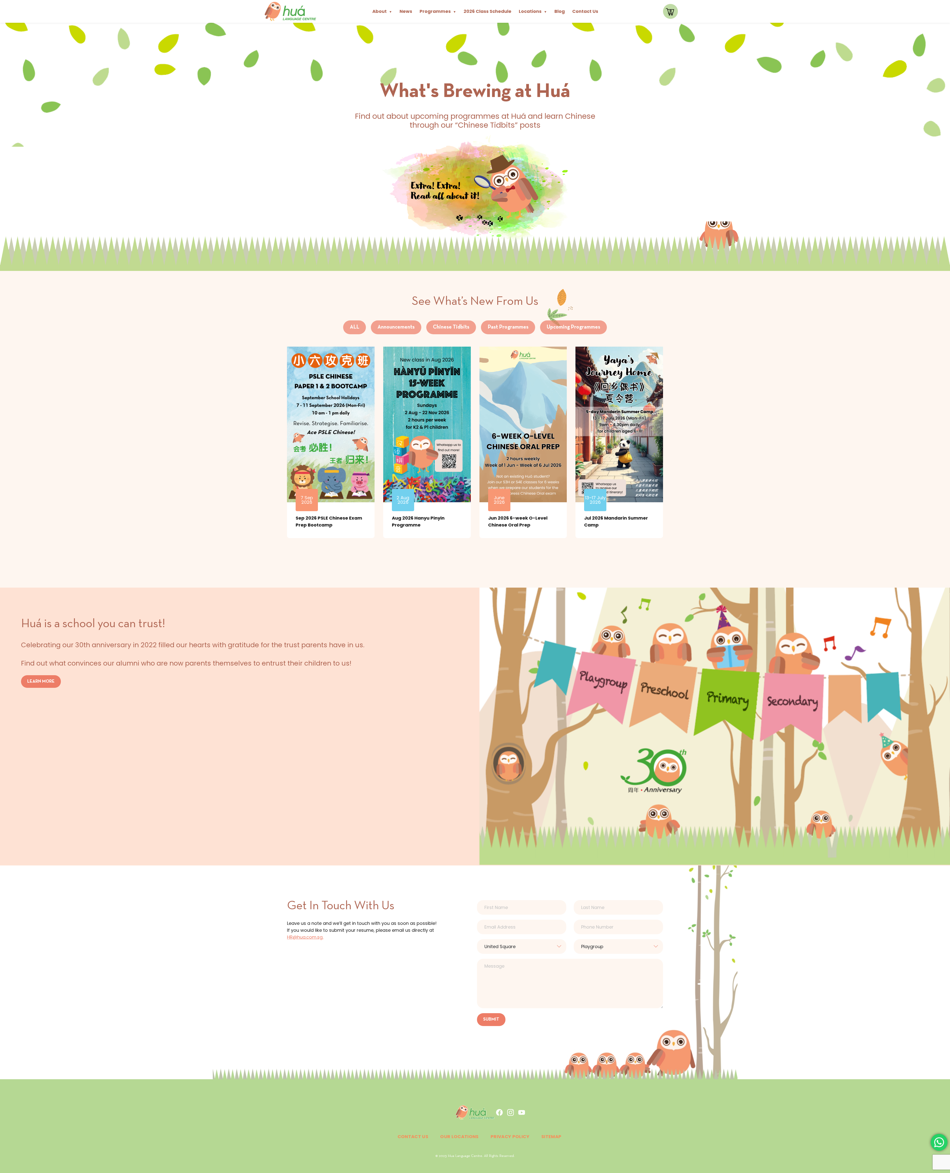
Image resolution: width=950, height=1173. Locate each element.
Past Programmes (508, 327)
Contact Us (585, 11)
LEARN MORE (41, 681)
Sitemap (551, 1136)
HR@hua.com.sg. (305, 937)
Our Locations (459, 1136)
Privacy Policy (510, 1136)
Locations (533, 11)
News (406, 11)
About (382, 11)
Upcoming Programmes (573, 327)
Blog (559, 11)
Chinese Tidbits (451, 327)
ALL (354, 327)
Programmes (438, 11)
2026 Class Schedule (487, 11)
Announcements (396, 327)
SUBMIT (491, 1019)
